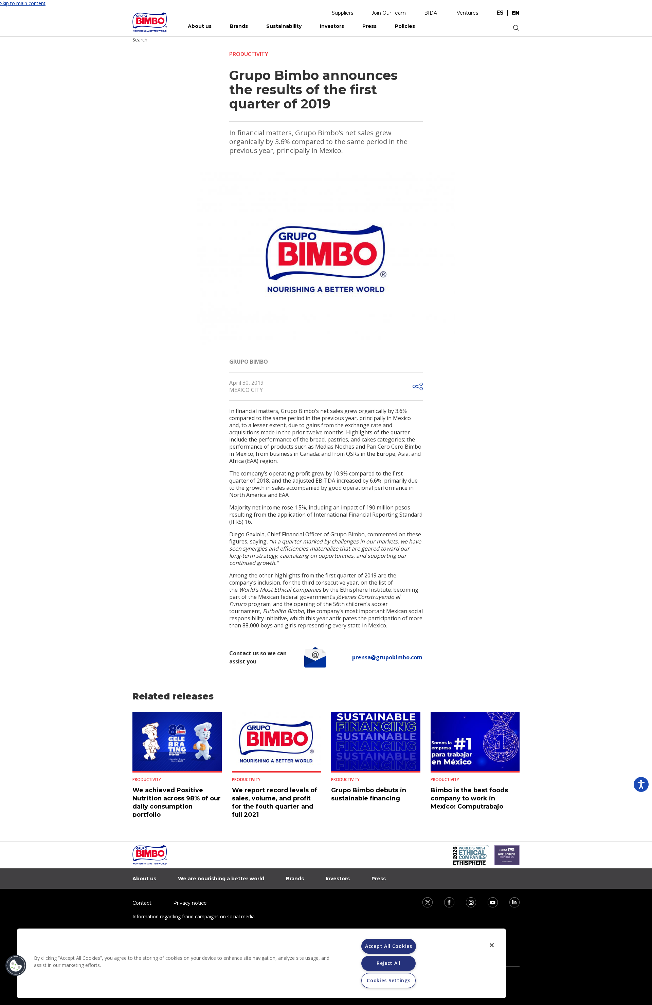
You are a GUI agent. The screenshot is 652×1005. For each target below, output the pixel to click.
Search (139, 39)
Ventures (467, 13)
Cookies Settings (388, 980)
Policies (405, 26)
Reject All (389, 963)
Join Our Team (389, 13)
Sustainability (284, 26)
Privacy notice (190, 903)
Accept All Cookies (388, 946)
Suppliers (342, 13)
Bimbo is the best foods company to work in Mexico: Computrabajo (469, 798)
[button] (16, 965)
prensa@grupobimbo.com (387, 657)
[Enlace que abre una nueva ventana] (423, 902)
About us (200, 26)
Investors (332, 26)
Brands (239, 26)
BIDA (430, 13)
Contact (141, 903)
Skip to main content (23, 3)
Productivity (248, 54)
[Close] (491, 945)
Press (369, 26)
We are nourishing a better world (221, 879)
